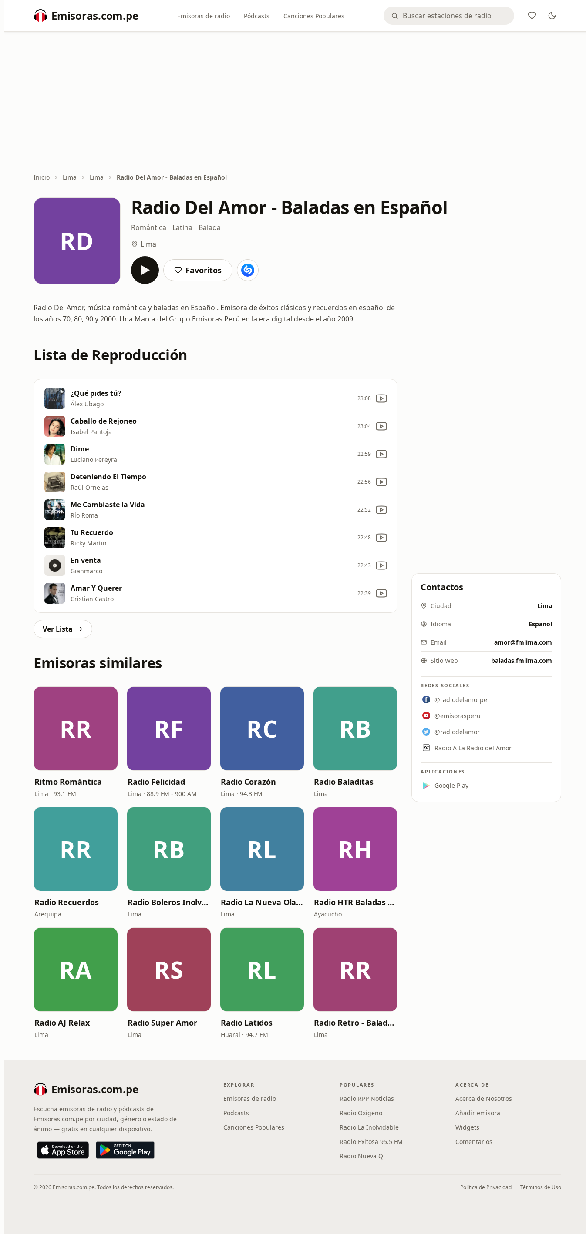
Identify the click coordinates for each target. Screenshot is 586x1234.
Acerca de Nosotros (483, 1098)
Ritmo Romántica (68, 781)
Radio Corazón (248, 781)
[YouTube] (381, 398)
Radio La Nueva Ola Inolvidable (262, 902)
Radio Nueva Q (361, 1156)
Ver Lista (58, 629)
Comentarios (473, 1141)
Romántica (148, 227)
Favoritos (203, 270)
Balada (210, 227)
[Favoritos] (532, 16)
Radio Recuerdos (66, 902)
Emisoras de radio (203, 16)
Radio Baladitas (344, 781)
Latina (182, 227)
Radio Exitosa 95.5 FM (371, 1141)
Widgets (467, 1127)
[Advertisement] (297, 103)
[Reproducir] (145, 270)
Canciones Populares (313, 16)
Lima (70, 177)
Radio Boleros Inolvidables (169, 902)
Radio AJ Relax (62, 1022)
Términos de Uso (540, 1187)
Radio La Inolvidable (369, 1127)
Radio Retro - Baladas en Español (355, 1022)
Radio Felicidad (156, 781)
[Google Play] (125, 1150)
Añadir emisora (477, 1113)
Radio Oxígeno (361, 1113)
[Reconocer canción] (248, 270)
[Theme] (552, 16)
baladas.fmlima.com (521, 660)
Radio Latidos (247, 1022)
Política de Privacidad (486, 1187)
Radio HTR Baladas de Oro (355, 902)
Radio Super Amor (162, 1022)
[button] (76, 728)
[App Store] (63, 1150)
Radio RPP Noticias (367, 1098)
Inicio (42, 177)
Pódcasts (256, 16)
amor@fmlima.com (523, 642)
